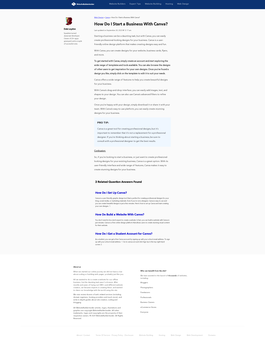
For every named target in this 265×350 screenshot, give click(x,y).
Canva (107, 17)
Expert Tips (135, 4)
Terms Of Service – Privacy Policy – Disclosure (114, 335)
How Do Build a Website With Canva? (119, 214)
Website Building (153, 4)
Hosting (169, 4)
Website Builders (117, 4)
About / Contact (83, 335)
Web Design (183, 4)
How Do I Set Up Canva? (111, 193)
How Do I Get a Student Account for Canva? (123, 234)
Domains (212, 335)
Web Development (195, 335)
